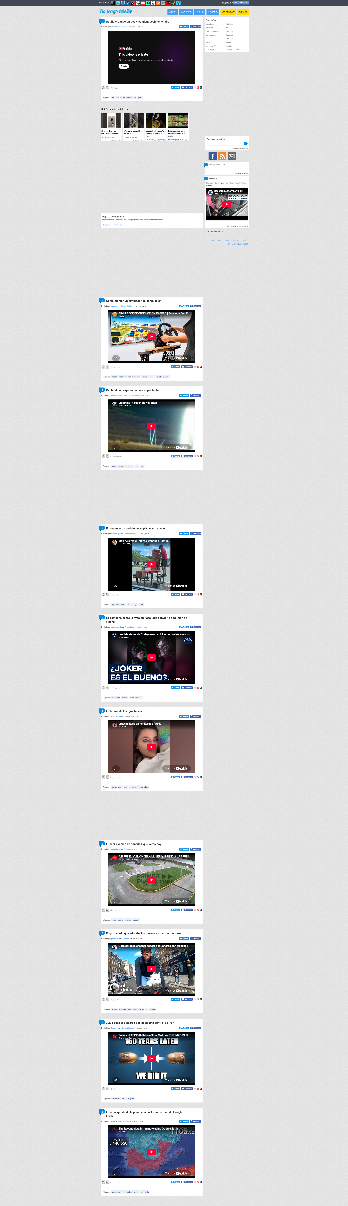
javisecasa (115, 395)
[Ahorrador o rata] (173, 3)
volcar (114, 920)
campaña (138, 697)
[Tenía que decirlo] (168, 3)
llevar (141, 604)
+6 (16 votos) (179, 140)
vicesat (114, 376)
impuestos (116, 697)
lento (137, 466)
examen (128, 920)
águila (139, 97)
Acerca (212, 240)
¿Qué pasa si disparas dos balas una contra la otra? (140, 1023)
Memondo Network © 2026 (238, 244)
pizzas (123, 604)
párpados (132, 787)
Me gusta (103, 87)
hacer (121, 376)
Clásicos (229, 31)
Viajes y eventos (232, 49)
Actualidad (210, 24)
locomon (115, 1028)
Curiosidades (126, 306)
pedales (166, 376)
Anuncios (129, 627)
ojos (126, 787)
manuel (114, 306)
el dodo (114, 1009)
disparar (131, 1098)
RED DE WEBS (104, 3)
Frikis (208, 42)
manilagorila (116, 627)
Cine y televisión (212, 31)
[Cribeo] (148, 3)
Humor (121, 716)
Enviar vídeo (228, 12)
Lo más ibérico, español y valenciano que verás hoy (156, 133)
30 (128, 604)
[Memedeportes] (123, 3)
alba (127, 137)
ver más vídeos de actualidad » (237, 226)
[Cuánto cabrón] (138, 3)
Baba (113, 716)
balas (124, 1098)
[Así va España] (133, 3)
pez (134, 97)
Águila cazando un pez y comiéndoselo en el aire (137, 21)
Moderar (242, 12)
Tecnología (210, 49)
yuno (113, 1121)
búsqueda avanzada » (240, 148)
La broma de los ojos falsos (124, 711)
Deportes (229, 35)
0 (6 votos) (135, 140)
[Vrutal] (143, 3)
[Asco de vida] (113, 3)
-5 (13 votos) (157, 140)
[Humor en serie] (153, 3)
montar (127, 376)
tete (105, 137)
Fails (126, 849)
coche (152, 376)
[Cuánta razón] (118, 3)
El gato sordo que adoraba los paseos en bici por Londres (143, 933)
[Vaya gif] (163, 3)
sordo (135, 1009)
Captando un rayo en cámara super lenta (132, 390)
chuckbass (115, 26)
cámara (130, 466)
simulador (136, 376)
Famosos (229, 38)
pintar (120, 787)
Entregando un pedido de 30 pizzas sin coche (135, 528)
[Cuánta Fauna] (158, 3)
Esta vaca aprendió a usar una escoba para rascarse (176, 133)
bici (146, 1009)
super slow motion (119, 466)
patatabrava (116, 849)
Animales (127, 26)
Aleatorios (186, 12)
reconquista (127, 1192)
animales (115, 97)
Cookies (236, 240)
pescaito (114, 938)
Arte (227, 27)
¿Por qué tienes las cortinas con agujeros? (110, 132)
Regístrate (226, 3)
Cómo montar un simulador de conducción (133, 301)
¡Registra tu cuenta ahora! (112, 224)
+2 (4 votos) (112, 140)
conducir (144, 376)
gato (129, 1009)
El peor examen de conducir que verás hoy (133, 844)
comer (128, 97)
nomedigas (116, 533)
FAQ (242, 240)
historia (136, 1192)
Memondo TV (211, 46)
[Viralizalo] (178, 3)
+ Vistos (200, 12)
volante (159, 376)
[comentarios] (206, 165)
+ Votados (213, 12)
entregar (134, 604)
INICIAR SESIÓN (241, 3)
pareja (140, 787)
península (145, 1192)
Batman (125, 697)
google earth (116, 1192)
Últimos (173, 12)
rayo (142, 466)
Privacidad (228, 240)
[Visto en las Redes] (128, 3)
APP (246, 240)
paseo (141, 1009)
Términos (220, 240)
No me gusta (107, 87)
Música (229, 46)
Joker (131, 697)
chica (146, 787)
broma (114, 787)
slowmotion (116, 1098)
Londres (153, 1009)
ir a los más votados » (241, 173)
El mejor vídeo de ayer (217, 165)
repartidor (115, 604)
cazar (122, 97)
